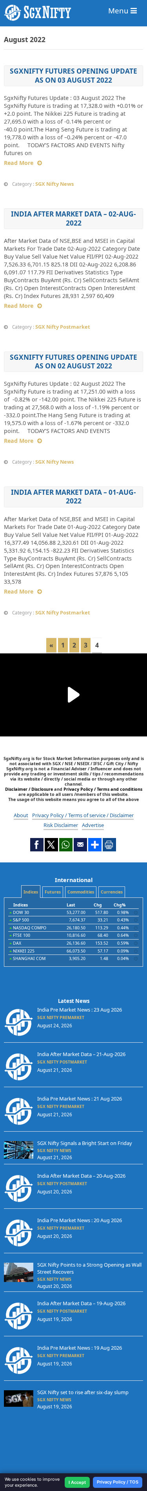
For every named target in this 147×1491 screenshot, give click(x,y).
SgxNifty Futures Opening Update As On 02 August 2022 (73, 361)
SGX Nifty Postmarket (62, 326)
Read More (18, 162)
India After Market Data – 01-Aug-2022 (73, 496)
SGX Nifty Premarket (60, 1017)
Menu (119, 10)
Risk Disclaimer (61, 825)
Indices (31, 892)
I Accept (77, 1482)
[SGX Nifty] (73, 13)
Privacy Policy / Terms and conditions (103, 789)
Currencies (112, 892)
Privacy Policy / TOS (117, 1482)
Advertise (93, 825)
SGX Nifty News (54, 183)
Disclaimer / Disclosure (29, 789)
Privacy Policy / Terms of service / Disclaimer (83, 815)
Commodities (80, 892)
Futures (53, 892)
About (21, 815)
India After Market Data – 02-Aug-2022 (73, 218)
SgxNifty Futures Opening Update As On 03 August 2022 (73, 75)
